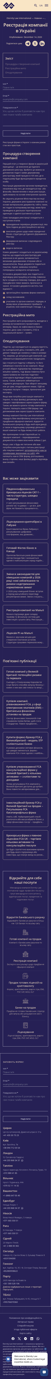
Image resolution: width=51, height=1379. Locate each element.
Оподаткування (13, 72)
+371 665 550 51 (10, 1220)
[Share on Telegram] (28, 43)
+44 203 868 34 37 (11, 1160)
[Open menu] (46, 5)
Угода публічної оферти (25, 1329)
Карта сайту (25, 1333)
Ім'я (5, 84)
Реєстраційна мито (15, 68)
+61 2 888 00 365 (11, 1246)
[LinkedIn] (31, 1338)
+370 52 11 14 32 (11, 1185)
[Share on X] (35, 43)
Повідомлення (10, 107)
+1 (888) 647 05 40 (11, 1195)
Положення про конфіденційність (25, 1318)
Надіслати (25, 133)
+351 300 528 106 (11, 1283)
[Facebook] (13, 1338)
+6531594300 (9, 1258)
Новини (38, 18)
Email (6, 96)
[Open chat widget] (44, 1372)
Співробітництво (25, 1325)
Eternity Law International (19, 18)
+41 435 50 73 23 (11, 1135)
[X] (19, 1338)
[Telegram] (25, 1338)
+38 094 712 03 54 (11, 1148)
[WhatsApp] (38, 1338)
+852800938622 (10, 1271)
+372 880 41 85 (10, 1173)
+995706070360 (10, 1302)
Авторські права (26, 1321)
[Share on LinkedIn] (42, 43)
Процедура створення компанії (22, 64)
